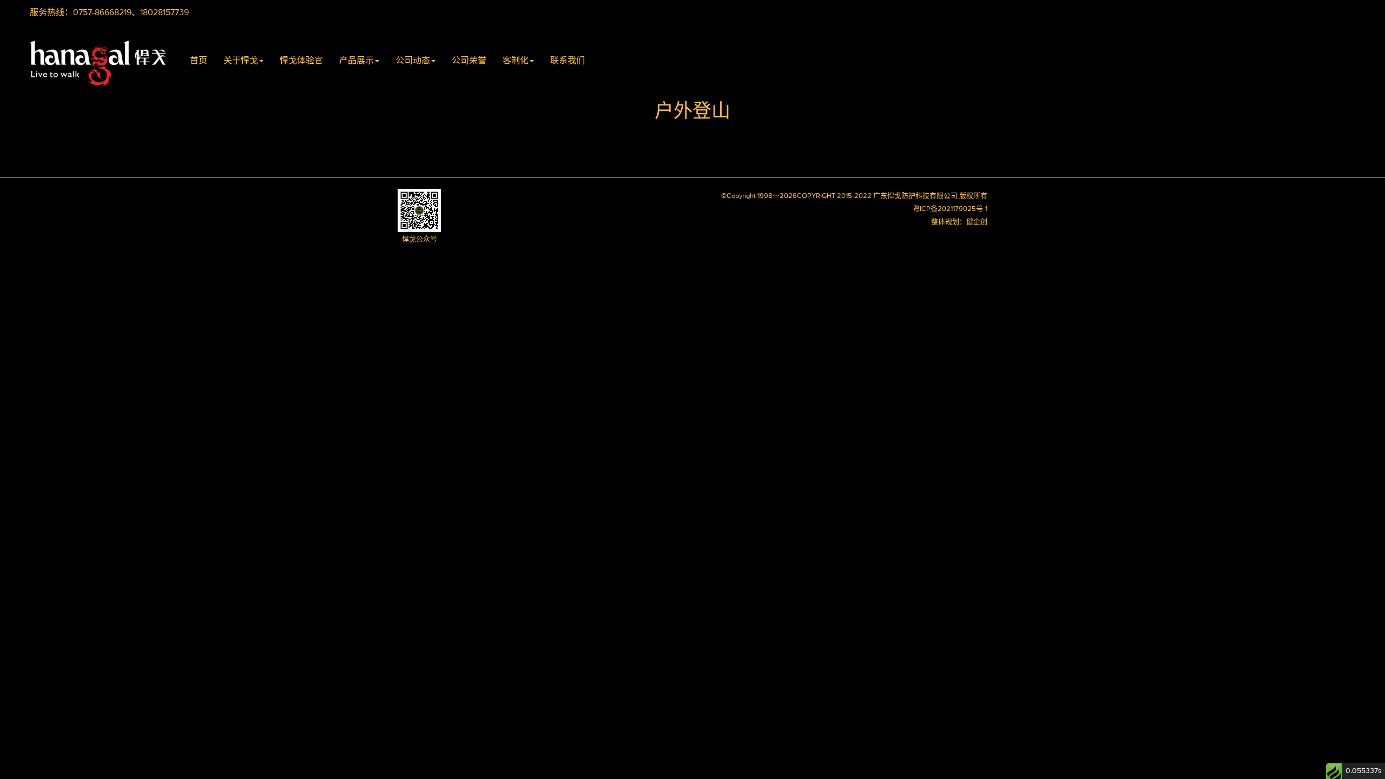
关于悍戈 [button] (240, 60)
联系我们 (567, 60)
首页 (198, 60)
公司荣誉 (469, 60)
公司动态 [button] (412, 60)
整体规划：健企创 (959, 222)
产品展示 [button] (356, 60)
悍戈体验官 (301, 60)
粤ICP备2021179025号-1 (950, 209)
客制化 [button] (516, 60)
